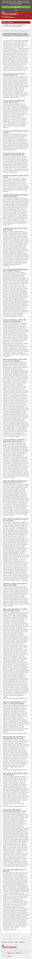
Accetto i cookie (16, 7)
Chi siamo (10, 942)
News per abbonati (8, 22)
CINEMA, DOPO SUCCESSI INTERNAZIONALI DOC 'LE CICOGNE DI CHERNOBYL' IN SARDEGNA (15, 25)
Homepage (4, 942)
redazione (20, 953)
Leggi (16, 10)
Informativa (22, 942)
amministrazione (12, 953)
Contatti (16, 942)
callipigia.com (9, 956)
